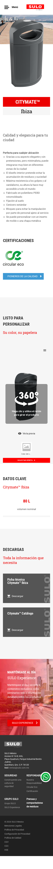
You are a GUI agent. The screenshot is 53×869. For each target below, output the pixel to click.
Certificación (32, 791)
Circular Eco (31, 787)
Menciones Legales (13, 826)
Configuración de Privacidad (17, 834)
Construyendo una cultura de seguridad (12, 783)
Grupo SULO (10, 803)
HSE (6, 850)
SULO (37, 7)
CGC (6, 846)
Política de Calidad (12, 838)
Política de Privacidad (14, 830)
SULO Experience (12, 807)
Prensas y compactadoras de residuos (34, 803)
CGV (6, 842)
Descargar (17, 596)
